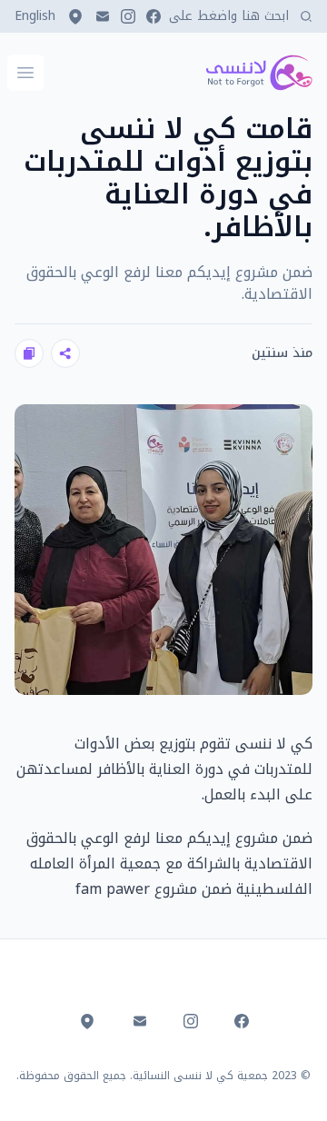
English (35, 16)
